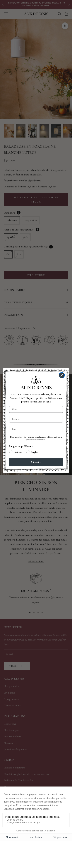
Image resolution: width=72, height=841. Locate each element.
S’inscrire (36, 462)
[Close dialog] (62, 375)
